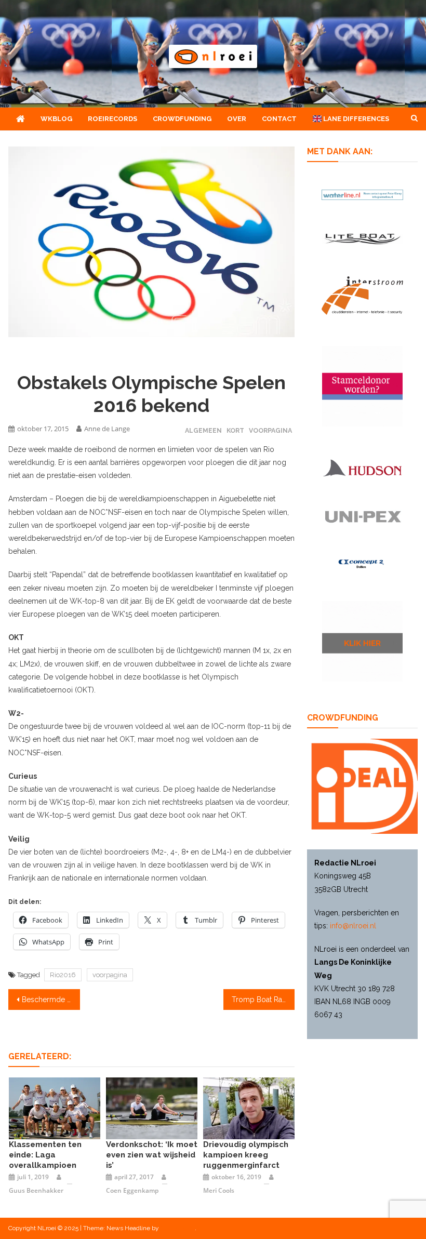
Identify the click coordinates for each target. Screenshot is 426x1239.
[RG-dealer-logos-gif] (362, 517)
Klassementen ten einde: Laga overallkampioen (45, 1155)
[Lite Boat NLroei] (362, 238)
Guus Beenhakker (36, 1190)
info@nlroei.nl (353, 926)
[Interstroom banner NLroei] (362, 295)
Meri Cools (218, 1190)
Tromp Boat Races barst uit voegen (263, 999)
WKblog (56, 119)
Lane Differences (355, 119)
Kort (235, 430)
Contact (279, 119)
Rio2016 (63, 975)
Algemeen (203, 430)
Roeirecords (112, 119)
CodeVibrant (178, 1228)
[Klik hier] (362, 641)
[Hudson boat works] (362, 467)
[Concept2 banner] (362, 563)
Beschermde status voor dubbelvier (51, 999)
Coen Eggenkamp (132, 1190)
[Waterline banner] (362, 194)
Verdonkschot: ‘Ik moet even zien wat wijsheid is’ (151, 1155)
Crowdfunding (182, 119)
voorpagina (109, 975)
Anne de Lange (107, 428)
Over (236, 119)
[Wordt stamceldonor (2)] (362, 386)
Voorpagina (270, 430)
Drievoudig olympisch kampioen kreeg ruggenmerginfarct (245, 1155)
